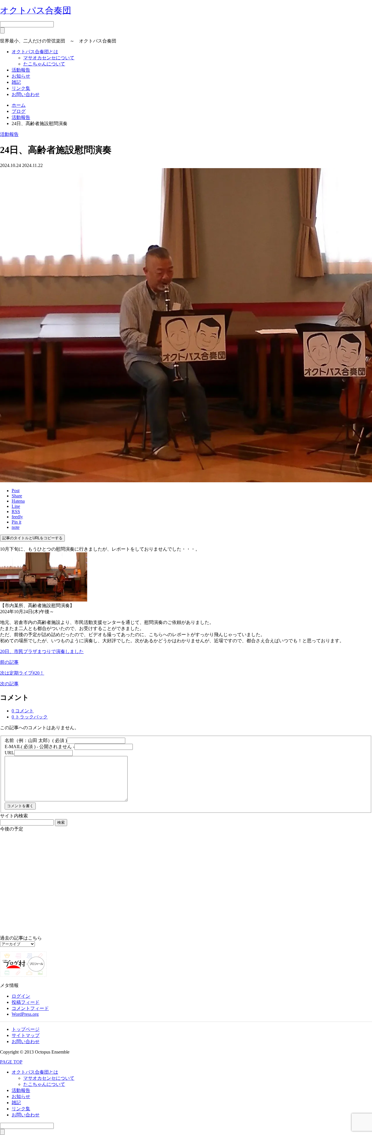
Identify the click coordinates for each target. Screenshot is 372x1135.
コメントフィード (30, 1008)
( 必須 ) (36, 740)
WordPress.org (25, 1014)
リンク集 (21, 88)
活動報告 (21, 69)
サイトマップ (26, 1035)
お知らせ (21, 76)
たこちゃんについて (44, 63)
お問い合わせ (26, 94)
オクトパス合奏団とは (35, 51)
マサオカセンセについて (48, 57)
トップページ (26, 1029)
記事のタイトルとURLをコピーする (32, 538)
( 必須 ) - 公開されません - (39, 746)
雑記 (16, 82)
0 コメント (23, 710)
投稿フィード (26, 1002)
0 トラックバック (30, 716)
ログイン (21, 996)
